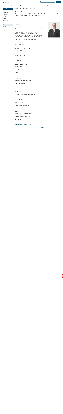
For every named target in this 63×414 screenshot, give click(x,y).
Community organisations (21, 77)
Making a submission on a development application (23, 124)
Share (43, 127)
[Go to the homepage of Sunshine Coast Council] (13, 2)
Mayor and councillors (26, 8)
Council (20, 8)
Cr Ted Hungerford (39, 8)
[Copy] (41, 24)
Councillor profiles (32, 8)
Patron (16, 72)
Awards (17, 111)
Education (17, 88)
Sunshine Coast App (21, 44)
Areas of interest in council (21, 64)
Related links (18, 119)
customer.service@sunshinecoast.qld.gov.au (25, 41)
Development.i (18, 122)
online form (20, 42)
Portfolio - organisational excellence (23, 48)
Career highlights (19, 99)
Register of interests (19, 121)
